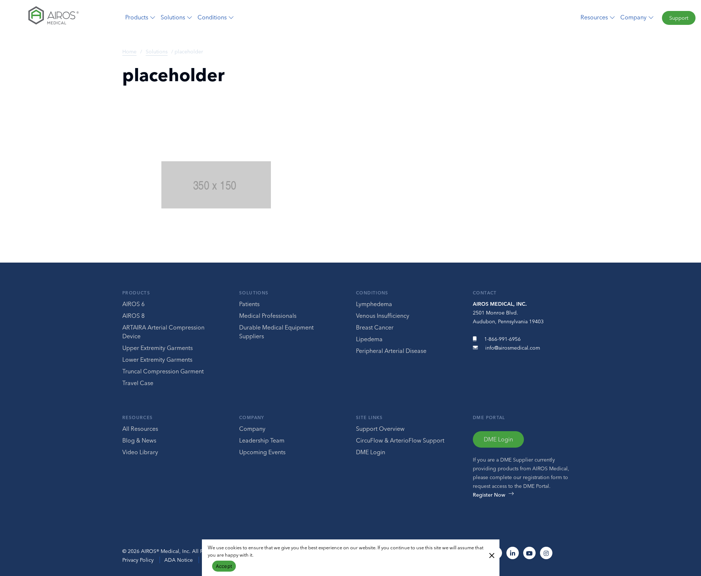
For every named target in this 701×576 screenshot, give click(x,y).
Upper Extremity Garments (157, 347)
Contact (485, 292)
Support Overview (380, 428)
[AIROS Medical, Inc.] (58, 17)
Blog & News (139, 440)
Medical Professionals (267, 315)
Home (129, 51)
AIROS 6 (133, 304)
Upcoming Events (262, 452)
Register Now (489, 495)
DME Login (370, 452)
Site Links (369, 417)
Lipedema (369, 339)
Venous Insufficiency (382, 315)
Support (678, 18)
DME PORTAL (489, 417)
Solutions (157, 51)
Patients (249, 304)
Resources (137, 417)
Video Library (140, 452)
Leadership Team (261, 440)
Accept (224, 566)
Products (136, 292)
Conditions (372, 292)
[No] (491, 554)
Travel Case (137, 383)
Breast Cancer (375, 327)
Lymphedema (374, 304)
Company (251, 417)
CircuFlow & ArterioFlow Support (400, 440)
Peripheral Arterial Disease (391, 350)
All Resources (140, 428)
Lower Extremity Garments (157, 359)
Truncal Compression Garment (163, 371)
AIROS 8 (133, 315)
